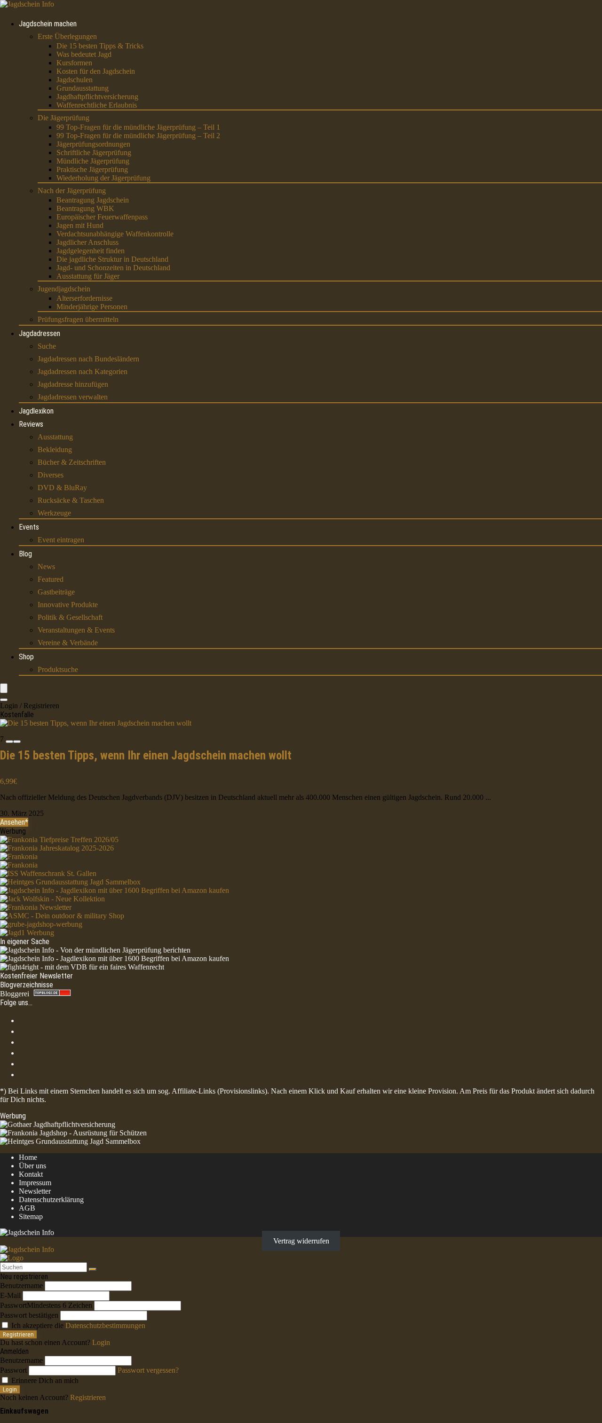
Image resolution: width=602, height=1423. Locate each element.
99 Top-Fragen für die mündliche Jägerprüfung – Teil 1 (138, 127)
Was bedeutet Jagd (83, 54)
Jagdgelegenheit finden (90, 251)
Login (10, 1389)
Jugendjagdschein (64, 289)
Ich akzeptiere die (77, 1325)
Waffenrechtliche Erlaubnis (96, 105)
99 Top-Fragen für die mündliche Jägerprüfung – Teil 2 (138, 136)
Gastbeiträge (56, 592)
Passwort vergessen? (148, 1370)
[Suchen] (92, 1269)
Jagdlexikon (36, 411)
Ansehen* (14, 822)
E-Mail (10, 1295)
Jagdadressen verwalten (73, 397)
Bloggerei (14, 994)
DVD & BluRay (62, 488)
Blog (25, 553)
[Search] (4, 699)
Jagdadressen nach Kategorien (82, 371)
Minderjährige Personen (91, 307)
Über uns (32, 1166)
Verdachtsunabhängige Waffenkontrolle (115, 234)
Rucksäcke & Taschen (71, 500)
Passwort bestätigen (29, 1315)
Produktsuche (58, 669)
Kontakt (31, 1174)
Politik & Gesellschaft (70, 617)
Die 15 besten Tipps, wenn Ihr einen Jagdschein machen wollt (146, 755)
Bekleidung (55, 449)
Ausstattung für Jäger (87, 276)
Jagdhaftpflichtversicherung (97, 97)
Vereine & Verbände (68, 643)
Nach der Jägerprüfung (72, 191)
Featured (50, 579)
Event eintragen (61, 540)
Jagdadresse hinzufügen (73, 384)
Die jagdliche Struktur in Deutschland (112, 259)
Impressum (35, 1183)
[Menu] (4, 688)
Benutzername (21, 1286)
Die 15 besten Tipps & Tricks (99, 46)
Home (28, 1157)
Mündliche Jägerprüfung (92, 161)
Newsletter (35, 1191)
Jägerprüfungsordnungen (93, 144)
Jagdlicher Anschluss (87, 242)
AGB (27, 1208)
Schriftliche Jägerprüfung (93, 152)
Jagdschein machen (48, 23)
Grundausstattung (82, 88)
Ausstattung (55, 437)
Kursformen (74, 63)
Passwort (46, 1305)
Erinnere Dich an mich (44, 1380)
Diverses (50, 475)
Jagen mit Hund (79, 225)
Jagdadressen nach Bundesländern (88, 359)
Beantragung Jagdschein (92, 200)
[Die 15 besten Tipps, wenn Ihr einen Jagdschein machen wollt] (95, 723)
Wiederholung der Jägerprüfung (103, 178)
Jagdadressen (39, 333)
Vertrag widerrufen (301, 1241)
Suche (47, 346)
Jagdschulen (74, 80)
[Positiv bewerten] (17, 741)
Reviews (31, 424)
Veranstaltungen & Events (76, 630)
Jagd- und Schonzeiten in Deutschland (113, 268)
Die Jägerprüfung (63, 118)
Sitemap (31, 1216)
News (46, 567)
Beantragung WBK (85, 208)
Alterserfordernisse (84, 298)
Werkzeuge (54, 513)
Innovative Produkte (68, 605)
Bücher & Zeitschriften (72, 462)
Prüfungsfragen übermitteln (78, 319)
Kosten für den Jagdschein (95, 71)
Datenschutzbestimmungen (105, 1325)
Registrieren (18, 1334)
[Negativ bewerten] (9, 741)
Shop (26, 656)
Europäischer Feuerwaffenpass (102, 217)
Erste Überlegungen (67, 36)
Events (29, 527)
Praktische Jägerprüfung (92, 169)
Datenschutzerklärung (51, 1200)
